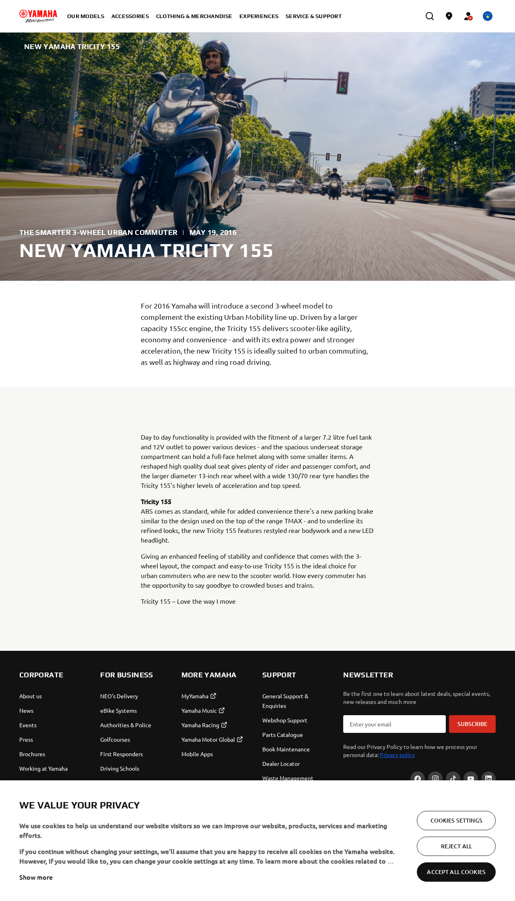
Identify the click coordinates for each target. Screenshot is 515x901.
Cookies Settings (456, 820)
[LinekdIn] (488, 778)
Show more (36, 876)
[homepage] (38, 16)
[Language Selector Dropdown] (488, 16)
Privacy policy (397, 754)
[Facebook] (417, 778)
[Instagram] (435, 778)
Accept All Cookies (456, 872)
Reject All (456, 846)
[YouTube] (471, 778)
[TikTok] (453, 778)
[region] (257, 840)
